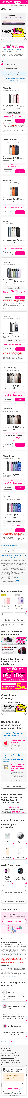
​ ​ (14, 1012)
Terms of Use (4, 1064)
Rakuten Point (12, 976)
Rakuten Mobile (3, 2)
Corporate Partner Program (8, 1053)
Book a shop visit (14, 921)
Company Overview (6, 1048)
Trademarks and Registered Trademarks (11, 1060)
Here (17, 574)
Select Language (13, 1088)
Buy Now (20, 120)
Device (7, 1041)
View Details (8, 120)
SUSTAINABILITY (14, 1095)
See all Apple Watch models (14, 892)
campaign (22, 74)
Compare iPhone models (14, 551)
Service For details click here (13, 49)
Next (25, 39)
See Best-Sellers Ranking (14, 620)
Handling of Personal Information (9, 1055)
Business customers (6, 1050)
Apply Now (17, 2)
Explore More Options (14, 786)
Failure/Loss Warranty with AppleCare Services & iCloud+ (13, 735)
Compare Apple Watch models (14, 901)
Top (2, 1041)
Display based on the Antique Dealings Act (11, 1062)
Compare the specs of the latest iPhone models (15, 79)
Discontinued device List (9, 545)
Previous (2, 39)
